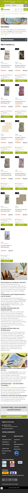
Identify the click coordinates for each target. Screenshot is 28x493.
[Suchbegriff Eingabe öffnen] (26, 5)
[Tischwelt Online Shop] (5, 9)
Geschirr (8, 13)
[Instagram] (9, 480)
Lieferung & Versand (6, 439)
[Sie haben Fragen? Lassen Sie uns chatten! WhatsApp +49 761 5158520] (3, 480)
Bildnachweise (17, 449)
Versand (16, 484)
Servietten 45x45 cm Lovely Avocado (20, 138)
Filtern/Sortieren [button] (7, 40)
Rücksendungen (5, 444)
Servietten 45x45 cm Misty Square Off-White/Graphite (6, 102)
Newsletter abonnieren (14, 416)
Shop (2, 5)
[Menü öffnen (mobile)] (26, 9)
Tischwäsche (22, 13)
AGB (15, 442)
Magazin (7, 5)
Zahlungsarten (5, 442)
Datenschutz (17, 439)
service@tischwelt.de (8, 428)
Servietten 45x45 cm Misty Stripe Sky (6, 246)
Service (14, 5)
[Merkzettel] (18, 9)
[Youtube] (16, 480)
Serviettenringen (11, 389)
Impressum (16, 446)
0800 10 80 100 (7, 425)
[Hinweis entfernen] (26, 2)
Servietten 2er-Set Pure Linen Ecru (7, 138)
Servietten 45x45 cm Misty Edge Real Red (20, 174)
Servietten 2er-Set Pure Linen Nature (21, 210)
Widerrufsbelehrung (18, 444)
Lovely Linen (4, 63)
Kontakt (4, 453)
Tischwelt (3, 13)
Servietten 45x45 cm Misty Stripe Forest (20, 66)
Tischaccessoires (15, 13)
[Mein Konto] (16, 9)
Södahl (3, 135)
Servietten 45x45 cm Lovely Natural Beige (6, 174)
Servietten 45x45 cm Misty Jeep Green (6, 210)
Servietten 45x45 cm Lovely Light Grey (6, 66)
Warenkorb (7, 80)
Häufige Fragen (5, 448)
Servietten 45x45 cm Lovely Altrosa (20, 102)
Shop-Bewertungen (6, 450)
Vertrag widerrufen (8, 432)
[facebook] (6, 480)
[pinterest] (12, 480)
